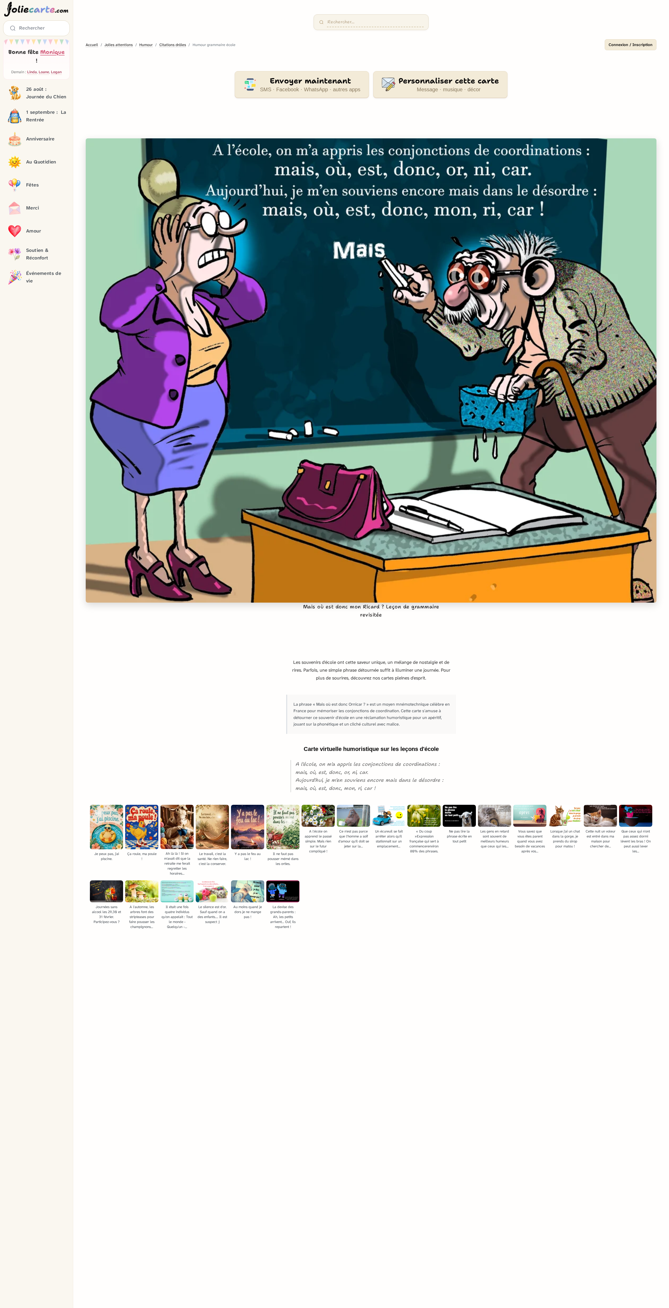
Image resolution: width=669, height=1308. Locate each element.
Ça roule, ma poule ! (142, 856)
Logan (56, 72)
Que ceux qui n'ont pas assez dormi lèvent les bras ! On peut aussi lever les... (636, 841)
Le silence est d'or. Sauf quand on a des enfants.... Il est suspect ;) (212, 914)
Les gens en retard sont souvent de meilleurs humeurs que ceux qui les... (494, 838)
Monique (52, 52)
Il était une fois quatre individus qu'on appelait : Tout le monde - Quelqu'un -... (177, 917)
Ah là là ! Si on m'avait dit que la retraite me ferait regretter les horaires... (177, 863)
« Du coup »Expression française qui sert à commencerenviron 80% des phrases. (424, 841)
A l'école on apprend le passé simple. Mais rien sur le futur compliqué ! (318, 841)
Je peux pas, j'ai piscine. (106, 856)
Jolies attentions (119, 44)
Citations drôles (172, 44)
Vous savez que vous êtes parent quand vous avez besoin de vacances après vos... (530, 841)
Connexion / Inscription (631, 44)
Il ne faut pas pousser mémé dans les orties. (283, 859)
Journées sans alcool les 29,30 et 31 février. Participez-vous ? (106, 914)
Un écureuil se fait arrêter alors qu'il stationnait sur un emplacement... (389, 838)
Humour (146, 44)
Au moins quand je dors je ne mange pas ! (247, 912)
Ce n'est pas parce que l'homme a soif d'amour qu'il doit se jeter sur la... (353, 838)
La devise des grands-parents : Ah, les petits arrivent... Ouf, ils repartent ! (283, 917)
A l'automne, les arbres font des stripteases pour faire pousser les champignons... (141, 917)
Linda (32, 72)
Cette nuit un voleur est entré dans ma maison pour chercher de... (600, 838)
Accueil (92, 44)
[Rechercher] (321, 22)
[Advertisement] (371, 121)
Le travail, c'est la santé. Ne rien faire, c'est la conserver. (212, 859)
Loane (44, 72)
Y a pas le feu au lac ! (248, 856)
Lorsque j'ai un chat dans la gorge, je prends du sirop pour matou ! (565, 838)
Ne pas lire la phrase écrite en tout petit (459, 836)
